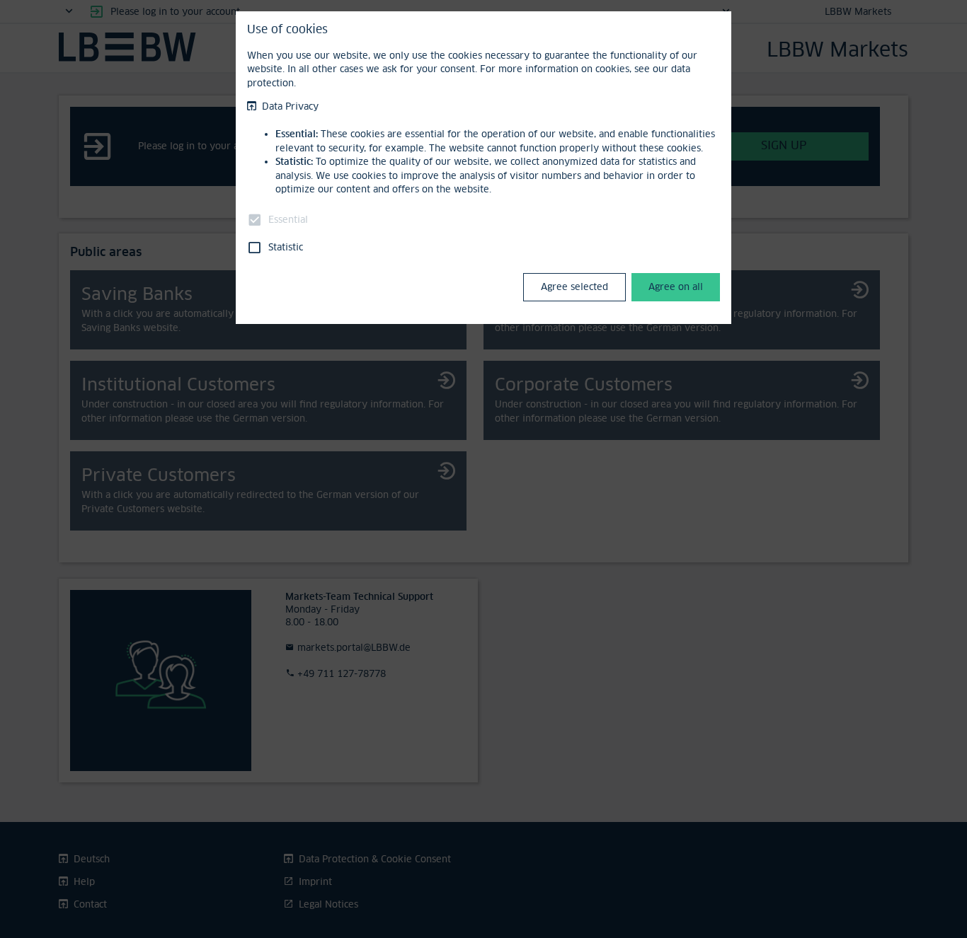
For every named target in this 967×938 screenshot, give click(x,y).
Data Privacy (290, 106)
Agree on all (675, 286)
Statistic (285, 247)
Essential (288, 219)
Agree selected (574, 286)
